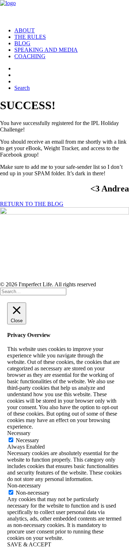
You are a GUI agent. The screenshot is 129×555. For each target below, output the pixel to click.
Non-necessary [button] (24, 485)
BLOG (22, 43)
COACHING (30, 56)
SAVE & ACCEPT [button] (29, 544)
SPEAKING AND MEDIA (46, 50)
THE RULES (30, 37)
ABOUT (24, 30)
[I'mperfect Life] (64, 11)
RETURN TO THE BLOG (31, 204)
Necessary (27, 440)
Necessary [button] (18, 433)
